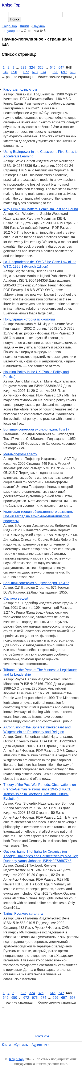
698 (72, 72)
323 (23, 67)
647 (61, 67)
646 (53, 67)
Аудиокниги (40, 1045)
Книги (6, 1045)
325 (41, 67)
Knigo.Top (11, 5)
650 (14, 72)
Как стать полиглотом (20, 89)
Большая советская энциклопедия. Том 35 (36, 583)
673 (35, 72)
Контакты (41, 1036)
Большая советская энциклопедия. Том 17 (36, 429)
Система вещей (15, 598)
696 (55, 72)
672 (26, 72)
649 (5, 72)
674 (43, 72)
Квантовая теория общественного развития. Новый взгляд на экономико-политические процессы (38, 516)
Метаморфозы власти (20, 454)
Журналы (21, 1045)
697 (64, 72)
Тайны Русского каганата (23, 913)
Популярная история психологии (29, 319)
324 (32, 67)
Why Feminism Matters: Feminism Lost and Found (40, 209)
